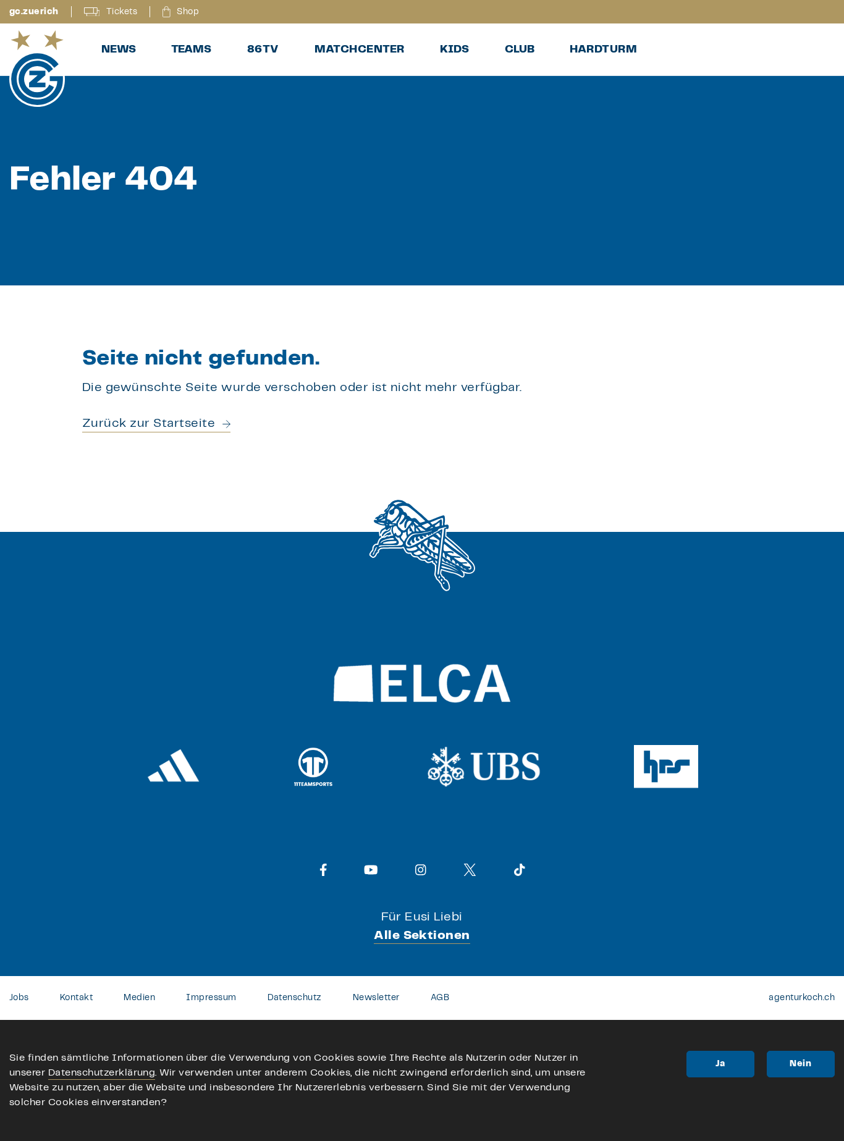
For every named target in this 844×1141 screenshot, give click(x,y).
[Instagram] (420, 869)
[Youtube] (371, 869)
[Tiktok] (519, 869)
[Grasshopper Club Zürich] (37, 68)
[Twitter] (470, 869)
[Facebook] (323, 869)
